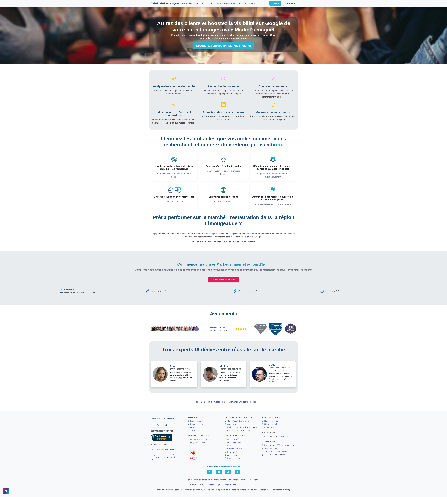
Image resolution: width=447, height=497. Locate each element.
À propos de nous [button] (247, 3)
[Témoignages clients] (175, 328)
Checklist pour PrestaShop (239, 430)
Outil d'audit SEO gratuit (238, 421)
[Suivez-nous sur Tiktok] (228, 472)
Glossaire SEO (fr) (235, 449)
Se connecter (163, 425)
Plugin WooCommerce (200, 442)
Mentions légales (215, 485)
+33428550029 (165, 457)
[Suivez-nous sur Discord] (237, 472)
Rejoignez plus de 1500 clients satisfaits (217, 328)
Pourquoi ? (232, 452)
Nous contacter (271, 421)
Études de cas (233, 458)
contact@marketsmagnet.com (168, 449)
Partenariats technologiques (276, 436)
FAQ (229, 445)
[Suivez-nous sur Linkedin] (209, 472)
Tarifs (210, 3)
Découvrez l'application (223, 45)
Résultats (200, 3)
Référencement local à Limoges (205, 402)
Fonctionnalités (196, 421)
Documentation (234, 442)
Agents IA (231, 424)
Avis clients (232, 455)
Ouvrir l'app (289, 3)
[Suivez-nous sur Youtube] (219, 472)
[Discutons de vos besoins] (6, 491)
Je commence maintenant (223, 279)
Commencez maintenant (163, 419)
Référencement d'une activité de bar (239, 402)
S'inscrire (275, 3)
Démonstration (196, 424)
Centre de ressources (226, 3)
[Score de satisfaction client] (240, 329)
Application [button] (187, 3)
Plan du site (230, 485)
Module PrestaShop (198, 439)
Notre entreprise (271, 424)
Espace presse (270, 427)
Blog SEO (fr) (233, 439)
